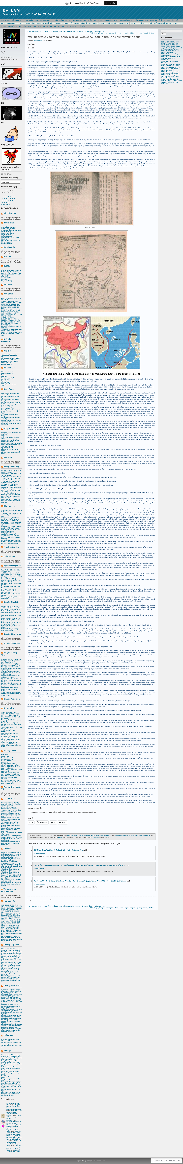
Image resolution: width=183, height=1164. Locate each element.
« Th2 (3, 204)
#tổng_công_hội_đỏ (8, 378)
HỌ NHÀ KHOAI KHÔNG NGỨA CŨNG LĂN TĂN (11, 471)
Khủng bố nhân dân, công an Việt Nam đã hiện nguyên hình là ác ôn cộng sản (11, 404)
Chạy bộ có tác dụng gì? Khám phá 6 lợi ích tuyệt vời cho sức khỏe (11, 959)
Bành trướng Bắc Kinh (121, 835)
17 (8, 198)
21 (2, 200)
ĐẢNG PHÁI (27, 26)
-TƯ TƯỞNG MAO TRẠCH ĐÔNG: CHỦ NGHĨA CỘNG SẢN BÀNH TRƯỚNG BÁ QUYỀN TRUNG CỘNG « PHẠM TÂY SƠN (79, 865)
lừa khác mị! (5, 379)
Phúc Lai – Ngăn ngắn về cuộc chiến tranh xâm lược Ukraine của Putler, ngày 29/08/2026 (11, 854)
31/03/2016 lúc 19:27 (39, 868)
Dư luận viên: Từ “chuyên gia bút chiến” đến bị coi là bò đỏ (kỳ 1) (11, 684)
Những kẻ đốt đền (7, 447)
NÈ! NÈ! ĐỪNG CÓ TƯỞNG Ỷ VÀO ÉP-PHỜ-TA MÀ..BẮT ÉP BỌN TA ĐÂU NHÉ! (10, 767)
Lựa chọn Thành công (26, 23)
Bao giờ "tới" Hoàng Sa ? (9, 997)
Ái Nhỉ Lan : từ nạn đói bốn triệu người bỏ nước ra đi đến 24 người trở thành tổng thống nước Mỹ (11, 575)
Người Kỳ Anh (9, 708)
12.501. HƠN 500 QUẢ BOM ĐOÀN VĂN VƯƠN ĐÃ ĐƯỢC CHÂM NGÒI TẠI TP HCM (170, 43)
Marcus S (9, 1125)
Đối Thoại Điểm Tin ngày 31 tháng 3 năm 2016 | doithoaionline (58, 850)
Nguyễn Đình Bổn (11, 602)
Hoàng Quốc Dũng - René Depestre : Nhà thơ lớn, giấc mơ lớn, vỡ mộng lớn (10, 858)
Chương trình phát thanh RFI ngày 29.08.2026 (11, 880)
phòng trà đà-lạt (6, 243)
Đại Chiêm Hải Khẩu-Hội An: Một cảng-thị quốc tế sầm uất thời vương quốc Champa (11, 541)
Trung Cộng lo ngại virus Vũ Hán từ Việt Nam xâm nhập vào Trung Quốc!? (11, 693)
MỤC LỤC (61, 26)
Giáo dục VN (123, 23)
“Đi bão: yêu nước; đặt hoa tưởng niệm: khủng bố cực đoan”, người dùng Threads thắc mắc (10, 824)
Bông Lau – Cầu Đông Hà (9, 861)
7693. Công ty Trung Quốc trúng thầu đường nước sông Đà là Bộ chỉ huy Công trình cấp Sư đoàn (122, 33)
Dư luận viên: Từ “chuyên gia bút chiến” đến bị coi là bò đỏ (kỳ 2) (11, 680)
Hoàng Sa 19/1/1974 (7, 236)
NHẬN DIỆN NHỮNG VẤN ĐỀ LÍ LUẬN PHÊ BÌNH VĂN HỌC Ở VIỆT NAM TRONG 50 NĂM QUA (11, 910)
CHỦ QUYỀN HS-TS (126, 20)
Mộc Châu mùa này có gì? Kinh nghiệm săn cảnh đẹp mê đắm (11, 952)
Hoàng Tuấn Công (11, 467)
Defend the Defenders (7, 340)
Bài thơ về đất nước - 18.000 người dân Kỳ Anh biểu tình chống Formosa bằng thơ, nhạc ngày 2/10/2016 (10, 742)
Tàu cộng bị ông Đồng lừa (10, 671)
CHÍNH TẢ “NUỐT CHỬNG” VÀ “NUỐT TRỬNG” (11, 474)
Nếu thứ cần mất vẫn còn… (10, 440)
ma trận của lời (6, 278)
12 (12, 196)
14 (2, 198)
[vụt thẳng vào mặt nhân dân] (11, 230)
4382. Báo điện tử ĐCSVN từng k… (13, 1106)
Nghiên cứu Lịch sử (12, 566)
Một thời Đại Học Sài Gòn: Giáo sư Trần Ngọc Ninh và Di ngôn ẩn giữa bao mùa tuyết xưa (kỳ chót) (11, 274)
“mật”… (4, 385)
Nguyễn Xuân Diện (11, 699)
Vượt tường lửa (49, 26)
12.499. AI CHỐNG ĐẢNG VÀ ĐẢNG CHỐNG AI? (170, 51)
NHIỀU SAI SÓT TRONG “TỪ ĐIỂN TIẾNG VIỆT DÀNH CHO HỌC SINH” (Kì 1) (10, 501)
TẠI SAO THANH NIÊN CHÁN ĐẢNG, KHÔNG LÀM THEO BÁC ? (10, 307)
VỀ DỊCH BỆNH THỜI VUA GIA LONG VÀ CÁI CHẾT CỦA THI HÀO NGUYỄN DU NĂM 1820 (11, 528)
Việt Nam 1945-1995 (79, 20)
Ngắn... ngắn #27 (6, 234)
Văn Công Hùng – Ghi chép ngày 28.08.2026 (10, 872)
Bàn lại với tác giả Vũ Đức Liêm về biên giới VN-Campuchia (11, 994)
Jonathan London (11, 547)
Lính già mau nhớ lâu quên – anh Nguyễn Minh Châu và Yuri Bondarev (11, 1068)
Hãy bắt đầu (110, 3)
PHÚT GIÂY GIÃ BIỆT (8, 764)
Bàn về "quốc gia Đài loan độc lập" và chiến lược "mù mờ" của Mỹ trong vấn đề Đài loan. (11, 1016)
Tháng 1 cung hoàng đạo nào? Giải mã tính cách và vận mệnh (11, 955)
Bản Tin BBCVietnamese (9, 761)
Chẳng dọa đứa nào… (8, 384)
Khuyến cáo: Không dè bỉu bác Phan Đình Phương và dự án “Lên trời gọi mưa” (11, 444)
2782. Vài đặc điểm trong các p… (14, 1131)
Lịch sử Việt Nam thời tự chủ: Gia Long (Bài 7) (11, 581)
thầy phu (4, 279)
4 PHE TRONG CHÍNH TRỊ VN (107, 20)
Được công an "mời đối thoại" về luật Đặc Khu (11, 421)
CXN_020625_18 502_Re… (11, 1114)
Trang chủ (5, 20)
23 (6, 200)
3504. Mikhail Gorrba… (13, 1109)
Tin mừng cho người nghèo (8, 890)
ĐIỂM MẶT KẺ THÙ (7, 364)
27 (14, 200)
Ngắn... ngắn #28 (6, 231)
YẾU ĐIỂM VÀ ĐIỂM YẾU (9, 355)
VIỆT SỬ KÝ (82, 26)
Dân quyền (8, 294)
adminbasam (38, 40)
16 (6, 198)
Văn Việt (7, 1051)
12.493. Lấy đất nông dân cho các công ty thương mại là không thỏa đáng (171, 76)
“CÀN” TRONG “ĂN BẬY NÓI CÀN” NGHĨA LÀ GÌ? (10, 482)
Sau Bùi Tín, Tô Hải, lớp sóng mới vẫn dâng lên (11, 758)
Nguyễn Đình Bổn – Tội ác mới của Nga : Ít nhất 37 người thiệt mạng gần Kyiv (11, 866)
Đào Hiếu (7, 351)
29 (4, 202)
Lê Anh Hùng (9, 556)
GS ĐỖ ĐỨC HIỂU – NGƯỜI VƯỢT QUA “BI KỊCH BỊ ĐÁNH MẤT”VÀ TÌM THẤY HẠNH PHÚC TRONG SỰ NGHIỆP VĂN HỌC (11, 932)
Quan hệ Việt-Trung (89, 835)
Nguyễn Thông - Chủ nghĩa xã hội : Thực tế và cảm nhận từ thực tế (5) (11, 876)
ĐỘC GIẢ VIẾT (169, 20)
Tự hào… (4, 375)
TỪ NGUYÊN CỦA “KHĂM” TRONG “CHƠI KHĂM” (10, 485)
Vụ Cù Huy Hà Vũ (156, 20)
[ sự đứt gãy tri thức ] (8, 228)
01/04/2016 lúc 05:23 (39, 853)
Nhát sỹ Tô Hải (9, 750)
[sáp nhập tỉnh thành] (8, 227)
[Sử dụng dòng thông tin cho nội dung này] (2, 214)
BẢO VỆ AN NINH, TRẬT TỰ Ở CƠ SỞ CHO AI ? (11, 298)
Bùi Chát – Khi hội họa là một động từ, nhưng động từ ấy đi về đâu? (11, 1086)
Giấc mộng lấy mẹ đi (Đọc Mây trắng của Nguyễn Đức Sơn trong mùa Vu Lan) (11, 1094)
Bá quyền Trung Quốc (135, 835)
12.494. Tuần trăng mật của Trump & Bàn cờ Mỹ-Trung (170, 72)
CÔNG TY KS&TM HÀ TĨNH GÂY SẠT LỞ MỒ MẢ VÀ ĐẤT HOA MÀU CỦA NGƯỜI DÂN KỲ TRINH (10, 716)
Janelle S (9, 1120)
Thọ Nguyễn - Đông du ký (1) (10, 863)
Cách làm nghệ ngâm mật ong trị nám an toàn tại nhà (11, 966)
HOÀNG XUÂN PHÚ (145, 23)
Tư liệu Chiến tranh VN (61, 20)
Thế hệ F (134, 23)
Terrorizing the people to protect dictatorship (9, 407)
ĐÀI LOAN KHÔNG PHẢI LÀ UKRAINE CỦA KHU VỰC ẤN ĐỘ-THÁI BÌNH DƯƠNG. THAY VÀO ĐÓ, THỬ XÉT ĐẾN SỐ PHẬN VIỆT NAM (11, 322)
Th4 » (8, 204)
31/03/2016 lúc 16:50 (39, 884)
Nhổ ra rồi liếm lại (7, 441)
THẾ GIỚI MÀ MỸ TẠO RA (162, 23)
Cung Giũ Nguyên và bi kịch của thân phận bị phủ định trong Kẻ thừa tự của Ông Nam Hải (11, 1063)
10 (8, 196)
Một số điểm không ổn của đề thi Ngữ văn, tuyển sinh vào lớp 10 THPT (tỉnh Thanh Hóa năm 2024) (11, 490)
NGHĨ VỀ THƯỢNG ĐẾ (8, 534)
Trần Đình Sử (9, 901)
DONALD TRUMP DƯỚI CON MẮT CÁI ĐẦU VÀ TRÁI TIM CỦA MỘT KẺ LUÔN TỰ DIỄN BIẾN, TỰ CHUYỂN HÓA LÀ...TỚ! (10, 775)
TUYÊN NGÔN (28, 20)
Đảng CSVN (107, 835)
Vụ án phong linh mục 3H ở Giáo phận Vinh (10, 1040)
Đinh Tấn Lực (9, 368)
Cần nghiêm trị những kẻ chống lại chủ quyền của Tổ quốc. (10, 689)
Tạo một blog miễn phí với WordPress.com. (91, 1161)
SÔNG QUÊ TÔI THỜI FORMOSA (8, 731)
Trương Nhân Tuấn (11, 985)
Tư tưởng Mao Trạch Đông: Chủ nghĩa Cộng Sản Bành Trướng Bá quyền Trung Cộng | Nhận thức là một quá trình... (80, 881)
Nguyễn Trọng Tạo (11, 643)
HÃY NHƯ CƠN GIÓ (7, 532)
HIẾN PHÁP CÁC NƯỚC (42, 20)
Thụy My (7, 848)
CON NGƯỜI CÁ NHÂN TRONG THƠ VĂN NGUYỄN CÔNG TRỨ (11, 905)
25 (10, 200)
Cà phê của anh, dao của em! (10, 618)
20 (14, 198)
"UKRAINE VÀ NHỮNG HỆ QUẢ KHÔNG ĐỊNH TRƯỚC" (11, 330)
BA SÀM (11, 11)
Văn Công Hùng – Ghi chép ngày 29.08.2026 (10, 869)
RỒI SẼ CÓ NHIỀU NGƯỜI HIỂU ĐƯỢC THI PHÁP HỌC (11, 940)
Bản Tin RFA (5, 762)
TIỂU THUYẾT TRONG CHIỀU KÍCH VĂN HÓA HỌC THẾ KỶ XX (10, 923)
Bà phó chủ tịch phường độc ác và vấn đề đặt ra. (10, 676)
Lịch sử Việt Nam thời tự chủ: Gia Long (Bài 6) (11, 591)
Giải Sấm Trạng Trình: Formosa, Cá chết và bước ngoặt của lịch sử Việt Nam (10, 736)
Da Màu (6, 266)
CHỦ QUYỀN (92, 20)
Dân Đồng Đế (146, 835)
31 (8, 202)
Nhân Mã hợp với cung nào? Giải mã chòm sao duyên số (10, 976)
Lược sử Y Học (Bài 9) (8, 579)
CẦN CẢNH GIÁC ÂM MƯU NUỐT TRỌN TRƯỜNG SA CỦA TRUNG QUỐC (11, 314)
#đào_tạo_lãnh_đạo (7, 372)
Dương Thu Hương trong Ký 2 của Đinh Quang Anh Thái (11, 1082)
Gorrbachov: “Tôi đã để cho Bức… (14, 1111)
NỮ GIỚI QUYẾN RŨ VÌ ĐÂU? (10, 358)
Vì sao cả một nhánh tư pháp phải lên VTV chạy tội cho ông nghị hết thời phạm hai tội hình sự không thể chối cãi (11, 1057)
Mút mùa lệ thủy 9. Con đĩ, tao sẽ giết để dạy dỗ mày (11, 623)
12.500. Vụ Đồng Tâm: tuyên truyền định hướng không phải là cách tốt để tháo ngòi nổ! (171, 48)
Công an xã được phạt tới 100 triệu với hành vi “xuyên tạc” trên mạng (11, 843)
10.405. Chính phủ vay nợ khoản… (13, 1117)
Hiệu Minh (7, 457)
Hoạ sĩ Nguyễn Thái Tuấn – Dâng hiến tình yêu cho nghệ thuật (10, 1073)
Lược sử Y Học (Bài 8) (8, 589)
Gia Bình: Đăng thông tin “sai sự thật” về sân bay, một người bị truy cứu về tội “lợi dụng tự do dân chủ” (11, 838)
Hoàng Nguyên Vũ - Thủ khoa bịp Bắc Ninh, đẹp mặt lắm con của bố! (11, 884)
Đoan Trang (8, 389)
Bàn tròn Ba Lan (14, 26)
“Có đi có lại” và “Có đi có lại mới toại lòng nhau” (10, 479)
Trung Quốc (99, 835)
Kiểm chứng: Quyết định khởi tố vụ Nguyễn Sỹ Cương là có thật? (11, 814)
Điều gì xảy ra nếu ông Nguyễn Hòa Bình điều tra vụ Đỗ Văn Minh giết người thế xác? (11, 665)
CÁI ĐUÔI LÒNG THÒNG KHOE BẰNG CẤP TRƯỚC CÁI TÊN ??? (11, 334)
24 (8, 200)
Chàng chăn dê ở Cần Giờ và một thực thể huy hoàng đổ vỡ (11, 607)
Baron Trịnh (8, 223)
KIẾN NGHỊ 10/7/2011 (141, 20)
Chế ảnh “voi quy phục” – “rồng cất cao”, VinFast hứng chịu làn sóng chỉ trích (11, 810)
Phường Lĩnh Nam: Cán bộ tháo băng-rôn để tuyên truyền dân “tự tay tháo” (11, 804)
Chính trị (80, 835)
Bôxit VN (7, 256)
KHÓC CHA (5, 756)
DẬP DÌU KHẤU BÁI (7, 373)
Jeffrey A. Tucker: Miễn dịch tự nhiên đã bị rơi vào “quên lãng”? (11, 515)
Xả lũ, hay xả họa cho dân (9, 733)
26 (12, 200)
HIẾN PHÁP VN (16, 20)
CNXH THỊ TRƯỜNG (61, 23)
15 (4, 198)
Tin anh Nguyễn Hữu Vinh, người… (13, 1126)
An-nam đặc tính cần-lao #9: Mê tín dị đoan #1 (10, 241)
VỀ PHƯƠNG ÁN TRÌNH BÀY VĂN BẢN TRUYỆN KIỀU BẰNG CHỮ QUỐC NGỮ (11, 917)
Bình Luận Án (9, 247)
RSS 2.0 (60, 837)
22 (4, 200)
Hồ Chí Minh (74, 23)
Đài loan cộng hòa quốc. (9, 1019)
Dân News (7, 284)
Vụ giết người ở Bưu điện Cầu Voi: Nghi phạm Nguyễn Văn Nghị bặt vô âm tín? (11, 661)
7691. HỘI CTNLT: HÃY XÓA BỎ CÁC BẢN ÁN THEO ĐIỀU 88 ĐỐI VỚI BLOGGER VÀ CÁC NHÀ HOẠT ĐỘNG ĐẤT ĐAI (67, 31)
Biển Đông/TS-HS (72, 835)
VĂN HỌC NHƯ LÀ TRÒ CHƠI (11, 920)
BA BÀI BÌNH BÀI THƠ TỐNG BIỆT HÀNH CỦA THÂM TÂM (10, 937)
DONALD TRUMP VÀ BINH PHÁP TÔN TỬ (9, 361)
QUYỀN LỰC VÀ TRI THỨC (108, 23)
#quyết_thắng (5, 381)
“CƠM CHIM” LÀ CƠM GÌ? (9, 493)
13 (14, 196)
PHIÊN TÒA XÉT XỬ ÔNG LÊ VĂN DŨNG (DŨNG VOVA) (10, 310)
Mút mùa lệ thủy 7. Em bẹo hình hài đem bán (10, 629)
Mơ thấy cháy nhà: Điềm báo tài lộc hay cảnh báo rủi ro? (10, 969)
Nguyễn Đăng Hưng (12, 634)
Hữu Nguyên (9, 506)
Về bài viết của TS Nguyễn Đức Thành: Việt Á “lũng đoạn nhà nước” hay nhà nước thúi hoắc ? (11, 1001)
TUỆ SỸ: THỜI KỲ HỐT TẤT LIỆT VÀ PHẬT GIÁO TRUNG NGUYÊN (10, 537)
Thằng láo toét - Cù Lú (8, 712)
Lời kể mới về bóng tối (8, 807)
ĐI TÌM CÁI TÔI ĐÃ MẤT (45, 23)
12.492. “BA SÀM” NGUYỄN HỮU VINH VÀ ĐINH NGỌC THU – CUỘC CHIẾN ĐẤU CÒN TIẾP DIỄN (171, 82)
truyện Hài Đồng (6, 281)
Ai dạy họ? (4, 435)
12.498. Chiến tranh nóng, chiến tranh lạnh (169, 54)
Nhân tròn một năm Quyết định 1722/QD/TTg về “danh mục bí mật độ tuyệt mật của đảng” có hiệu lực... (11, 1011)
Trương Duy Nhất (11, 945)
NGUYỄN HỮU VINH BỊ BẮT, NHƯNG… (13, 1122)
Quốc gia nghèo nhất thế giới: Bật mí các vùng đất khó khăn (11, 963)
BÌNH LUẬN (37, 26)
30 (6, 202)
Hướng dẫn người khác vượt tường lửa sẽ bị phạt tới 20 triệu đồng (10, 829)
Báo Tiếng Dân (9, 213)
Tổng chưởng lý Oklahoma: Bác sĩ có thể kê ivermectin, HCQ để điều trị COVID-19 (10, 519)
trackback (96, 837)
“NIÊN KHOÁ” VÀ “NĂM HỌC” (11, 477)
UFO (2, 356)
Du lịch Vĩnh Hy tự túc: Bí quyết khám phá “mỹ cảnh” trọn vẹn (10, 973)
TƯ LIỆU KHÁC (71, 26)
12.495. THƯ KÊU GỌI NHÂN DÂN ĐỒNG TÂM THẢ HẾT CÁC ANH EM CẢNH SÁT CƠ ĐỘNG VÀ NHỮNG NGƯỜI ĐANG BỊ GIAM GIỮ (170, 67)
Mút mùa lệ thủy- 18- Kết (9, 611)
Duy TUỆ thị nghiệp (7, 531)
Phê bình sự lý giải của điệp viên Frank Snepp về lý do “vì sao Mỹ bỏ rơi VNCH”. (10, 1006)
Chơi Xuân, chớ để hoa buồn (10, 609)
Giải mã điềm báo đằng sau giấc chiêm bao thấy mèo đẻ (10, 949)
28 (2, 202)
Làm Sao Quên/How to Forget (11, 270)
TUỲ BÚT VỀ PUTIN (7, 317)
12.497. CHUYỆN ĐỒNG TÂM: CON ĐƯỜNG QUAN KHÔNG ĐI (170, 58)
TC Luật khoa (9, 798)
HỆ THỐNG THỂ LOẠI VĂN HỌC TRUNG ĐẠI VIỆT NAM (10, 926)
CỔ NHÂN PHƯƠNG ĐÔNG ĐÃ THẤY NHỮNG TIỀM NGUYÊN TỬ (11, 524)
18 (10, 198)
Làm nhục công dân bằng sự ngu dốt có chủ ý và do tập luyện (10, 411)
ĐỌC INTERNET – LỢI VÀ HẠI (10, 914)
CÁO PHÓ (4, 755)
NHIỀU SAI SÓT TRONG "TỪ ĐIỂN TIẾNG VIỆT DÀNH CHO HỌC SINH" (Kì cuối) (10, 496)
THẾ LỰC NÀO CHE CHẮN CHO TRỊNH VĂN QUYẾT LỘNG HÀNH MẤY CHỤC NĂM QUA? (11, 302)
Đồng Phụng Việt (10, 428)
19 (12, 198)
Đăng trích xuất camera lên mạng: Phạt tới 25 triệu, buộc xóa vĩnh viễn (10, 819)
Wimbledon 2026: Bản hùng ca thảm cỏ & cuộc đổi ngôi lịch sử (11, 980)
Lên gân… (4, 376)
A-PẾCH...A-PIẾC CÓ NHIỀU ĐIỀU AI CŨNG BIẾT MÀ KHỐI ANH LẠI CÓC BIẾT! (11, 781)
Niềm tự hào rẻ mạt (7, 233)
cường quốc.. (5, 382)
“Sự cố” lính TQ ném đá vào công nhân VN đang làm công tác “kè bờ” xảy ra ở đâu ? (11, 991)
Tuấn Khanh (8, 1035)
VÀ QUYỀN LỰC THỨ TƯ (89, 23)
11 (10, 196)
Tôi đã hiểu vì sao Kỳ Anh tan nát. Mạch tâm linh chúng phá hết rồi (11, 724)
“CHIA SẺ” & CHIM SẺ (8, 359)
